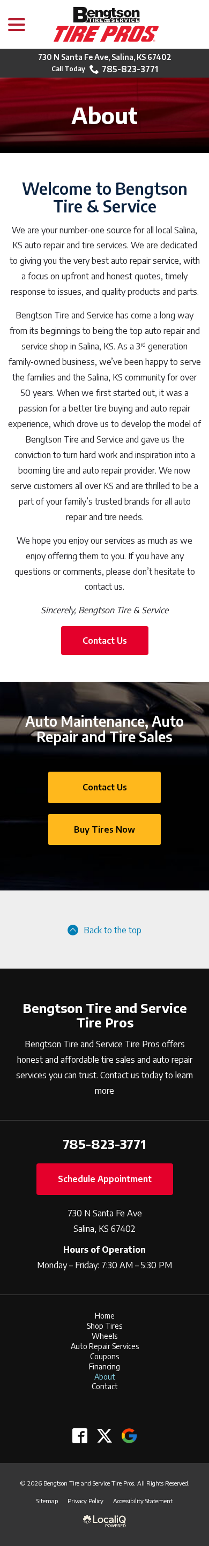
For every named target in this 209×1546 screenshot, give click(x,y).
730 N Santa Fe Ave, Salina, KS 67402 (104, 57)
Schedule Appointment (105, 1179)
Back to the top (112, 930)
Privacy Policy (85, 1500)
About (104, 115)
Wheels (104, 1336)
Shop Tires (104, 1325)
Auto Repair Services (105, 1346)
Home (105, 1315)
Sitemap (47, 1500)
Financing (104, 1366)
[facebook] (80, 1435)
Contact (105, 1386)
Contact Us (105, 640)
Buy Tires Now (104, 829)
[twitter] (104, 1435)
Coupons (104, 1356)
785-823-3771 (130, 69)
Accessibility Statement (143, 1500)
